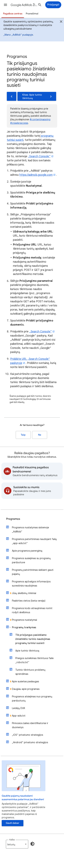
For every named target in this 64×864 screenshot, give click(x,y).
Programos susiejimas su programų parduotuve (31, 560)
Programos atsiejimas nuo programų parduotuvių (32, 698)
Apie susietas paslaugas (25, 681)
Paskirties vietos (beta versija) (28, 600)
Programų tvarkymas (24, 627)
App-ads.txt (18, 715)
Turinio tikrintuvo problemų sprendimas (30, 671)
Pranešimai (32, 13)
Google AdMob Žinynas (24, 5)
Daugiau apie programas (25, 689)
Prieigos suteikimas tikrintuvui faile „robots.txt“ (34, 660)
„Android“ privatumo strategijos (30, 742)
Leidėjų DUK (18, 708)
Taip (23, 434)
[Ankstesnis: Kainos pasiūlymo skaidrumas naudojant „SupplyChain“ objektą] (11, 96)
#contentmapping (40, 119)
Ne (39, 434)
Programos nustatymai (24, 619)
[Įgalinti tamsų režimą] (32, 844)
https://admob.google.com (36, 175)
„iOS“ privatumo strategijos (27, 734)
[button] (5, 5)
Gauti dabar (12, 823)
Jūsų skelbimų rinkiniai (24, 593)
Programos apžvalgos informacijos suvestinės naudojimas (31, 583)
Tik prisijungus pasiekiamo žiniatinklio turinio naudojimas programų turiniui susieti (32, 639)
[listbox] (17, 844)
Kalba (12, 839)
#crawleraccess (19, 123)
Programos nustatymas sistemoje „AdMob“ (30, 529)
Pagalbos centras (12, 13)
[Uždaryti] (61, 22)
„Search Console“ (39, 156)
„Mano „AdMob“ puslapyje (18, 34)
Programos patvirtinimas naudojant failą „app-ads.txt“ (34, 541)
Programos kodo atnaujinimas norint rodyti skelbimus (32, 610)
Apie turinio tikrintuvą (27, 650)
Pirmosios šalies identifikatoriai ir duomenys (30, 725)
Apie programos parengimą (27, 550)
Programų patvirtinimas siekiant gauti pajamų (32, 572)
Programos (13, 519)
